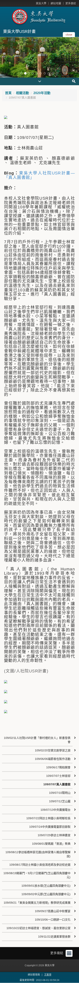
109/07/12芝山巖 (59, 801)
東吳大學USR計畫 (19, 31)
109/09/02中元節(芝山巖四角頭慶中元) (45, 894)
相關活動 (22, 93)
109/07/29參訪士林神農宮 (54, 835)
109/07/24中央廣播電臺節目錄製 (49, 826)
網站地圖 (56, 3)
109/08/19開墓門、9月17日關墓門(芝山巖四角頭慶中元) (36, 875)
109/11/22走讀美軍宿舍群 (54, 936)
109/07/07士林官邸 (58, 775)
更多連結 (70, 3)
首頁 (8, 93)
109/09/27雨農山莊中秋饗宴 (52, 911)
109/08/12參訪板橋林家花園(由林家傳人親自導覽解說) (37, 854)
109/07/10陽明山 (59, 792)
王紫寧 (47, 974)
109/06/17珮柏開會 (58, 767)
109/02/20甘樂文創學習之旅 (52, 750)
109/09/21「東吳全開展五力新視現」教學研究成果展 (37, 902)
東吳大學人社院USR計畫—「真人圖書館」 (39, 175)
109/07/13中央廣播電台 (55, 809)
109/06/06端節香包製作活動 (52, 758)
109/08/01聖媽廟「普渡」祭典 (51, 843)
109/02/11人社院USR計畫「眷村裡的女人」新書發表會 (37, 740)
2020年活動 (41, 93)
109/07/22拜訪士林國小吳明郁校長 (48, 818)
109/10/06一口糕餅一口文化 (52, 919)
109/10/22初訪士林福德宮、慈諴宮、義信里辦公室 (38, 928)
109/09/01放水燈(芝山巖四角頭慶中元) (45, 885)
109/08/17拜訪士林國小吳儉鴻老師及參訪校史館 (39, 864)
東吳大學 (41, 3)
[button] (4, 57)
